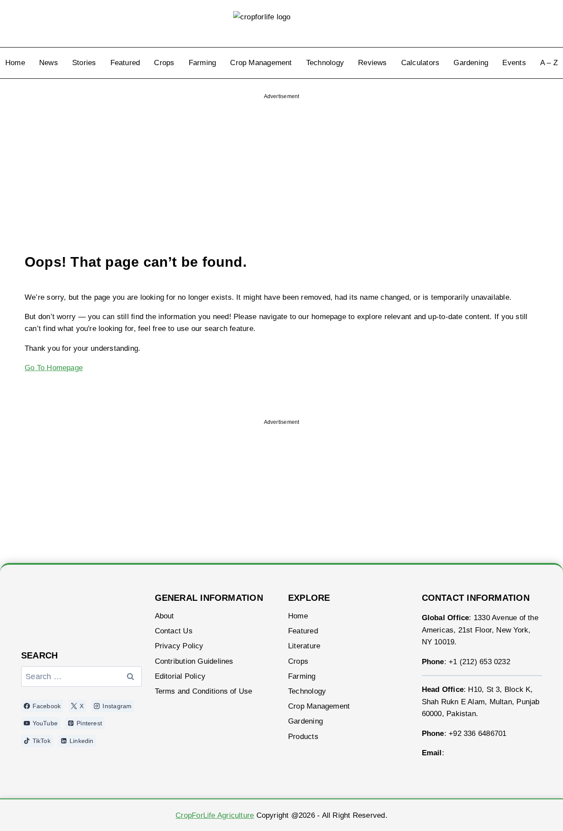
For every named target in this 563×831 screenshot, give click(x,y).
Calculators (420, 63)
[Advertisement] (281, 160)
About (164, 616)
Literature (304, 646)
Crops (164, 63)
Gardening (470, 63)
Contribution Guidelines (194, 661)
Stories (84, 63)
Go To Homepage (54, 368)
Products (303, 736)
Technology (325, 63)
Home (15, 63)
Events (514, 63)
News (48, 63)
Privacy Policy (179, 646)
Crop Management (261, 63)
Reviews (372, 63)
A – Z (549, 63)
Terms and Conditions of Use (203, 691)
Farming (202, 63)
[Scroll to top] (533, 812)
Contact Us (174, 631)
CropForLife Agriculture (214, 815)
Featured (125, 63)
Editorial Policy (180, 676)
